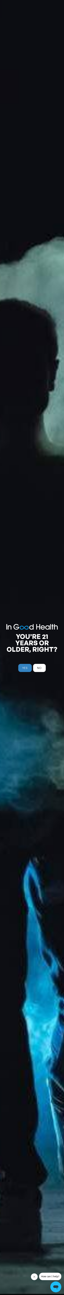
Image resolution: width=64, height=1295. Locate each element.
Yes (25, 668)
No (39, 668)
